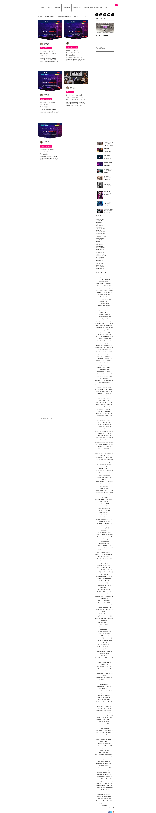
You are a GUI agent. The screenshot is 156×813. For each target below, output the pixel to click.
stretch (109, 785)
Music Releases (104, 514)
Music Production (104, 512)
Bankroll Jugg (100, 327)
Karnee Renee (99, 451)
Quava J (108, 591)
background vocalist (104, 695)
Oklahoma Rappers (104, 545)
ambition (101, 688)
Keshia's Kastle (104, 455)
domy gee (102, 721)
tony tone (107, 798)
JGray (100, 424)
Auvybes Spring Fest (101, 323)
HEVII (110, 402)
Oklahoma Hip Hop (104, 543)
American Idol (104, 307)
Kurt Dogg (108, 462)
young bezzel (107, 803)
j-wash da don (104, 728)
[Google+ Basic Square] (113, 812)
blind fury (107, 699)
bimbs (100, 699)
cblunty (108, 706)
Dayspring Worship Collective (104, 367)
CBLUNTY (99, 345)
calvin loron (107, 704)
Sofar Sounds (104, 629)
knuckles (100, 737)
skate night (100, 783)
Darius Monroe (107, 360)
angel (108, 688)
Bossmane (107, 338)
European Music (100, 380)
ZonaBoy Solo (101, 686)
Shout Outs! (70, 91)
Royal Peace (101, 616)
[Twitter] (104, 14)
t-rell (98, 787)
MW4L (110, 481)
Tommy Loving (104, 653)
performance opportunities (104, 772)
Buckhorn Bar (106, 341)
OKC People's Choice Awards (104, 536)
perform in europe (104, 770)
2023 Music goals (104, 281)
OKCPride (99, 539)
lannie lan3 (107, 737)
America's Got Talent (104, 305)
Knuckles (99, 459)
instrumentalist (104, 726)
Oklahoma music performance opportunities (104, 554)
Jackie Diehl (107, 424)
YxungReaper (108, 679)
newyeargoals (99, 763)
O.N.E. (110, 534)
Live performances (104, 475)
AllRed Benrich (104, 303)
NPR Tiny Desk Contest (104, 521)
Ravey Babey (109, 596)
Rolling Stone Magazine (104, 613)
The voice (101, 649)
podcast (109, 776)
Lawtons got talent (104, 468)
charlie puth (107, 708)
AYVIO (99, 292)
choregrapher (101, 712)
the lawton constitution (104, 792)
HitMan (107, 411)
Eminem (109, 376)
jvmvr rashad (109, 730)
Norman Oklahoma (101, 534)
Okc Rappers (108, 539)
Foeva (98, 391)
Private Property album (104, 589)
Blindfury (99, 336)
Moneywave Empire (104, 497)
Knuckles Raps (108, 459)
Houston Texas (107, 413)
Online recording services (104, 556)
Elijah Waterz (101, 376)
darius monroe (107, 717)
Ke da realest (109, 451)
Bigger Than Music (104, 332)
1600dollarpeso (104, 277)
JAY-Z (100, 422)
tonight (100, 798)
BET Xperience (100, 325)
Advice (107, 294)
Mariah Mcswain (104, 486)
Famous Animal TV (104, 382)
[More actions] (60, 44)
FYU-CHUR (109, 380)
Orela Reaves (104, 561)
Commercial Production (104, 354)
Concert (99, 356)
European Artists (104, 378)
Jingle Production (100, 431)
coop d (108, 712)
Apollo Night (104, 312)
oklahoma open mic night (104, 767)
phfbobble (100, 774)
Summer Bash (100, 638)
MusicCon (109, 517)
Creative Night (107, 356)
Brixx (99, 341)
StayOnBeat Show (104, 633)
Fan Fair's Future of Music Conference (104, 385)
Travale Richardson (101, 657)
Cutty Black (100, 358)
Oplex (109, 558)
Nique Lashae (104, 525)
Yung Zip (100, 679)
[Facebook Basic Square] (109, 812)
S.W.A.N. (108, 616)
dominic (109, 719)
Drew (109, 371)
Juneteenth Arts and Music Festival (104, 440)
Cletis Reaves (100, 352)
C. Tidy (107, 343)
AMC (111, 290)
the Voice (99, 789)
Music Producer (104, 510)
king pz (108, 734)
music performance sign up (104, 756)
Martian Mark (100, 490)
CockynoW (108, 352)
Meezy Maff (109, 490)
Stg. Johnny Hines (104, 635)
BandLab (109, 325)
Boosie (100, 338)
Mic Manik (109, 492)
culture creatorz (101, 715)
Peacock (99, 572)
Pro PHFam (101, 591)
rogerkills (99, 781)
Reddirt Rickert (100, 609)
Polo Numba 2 (104, 583)
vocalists (99, 803)
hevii (108, 721)
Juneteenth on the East (104, 446)
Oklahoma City (104, 541)
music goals (108, 748)
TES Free (100, 640)
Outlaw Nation (104, 563)
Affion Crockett (104, 296)
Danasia (99, 360)
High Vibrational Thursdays (104, 409)
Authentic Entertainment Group (104, 321)
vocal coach (109, 800)
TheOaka (108, 649)
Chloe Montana (108, 347)
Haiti (98, 404)
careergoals (101, 706)
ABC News (109, 288)
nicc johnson (109, 763)
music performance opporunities (104, 754)
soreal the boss (101, 785)
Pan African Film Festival (104, 567)
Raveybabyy (104, 598)
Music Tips (100, 517)
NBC (98, 519)
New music (108, 523)
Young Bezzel (100, 677)
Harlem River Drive (106, 404)
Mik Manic (100, 495)
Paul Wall (109, 569)
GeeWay (104, 396)
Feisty (110, 387)
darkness (99, 719)
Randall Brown (99, 596)
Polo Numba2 (102, 585)
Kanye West (107, 448)
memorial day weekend (104, 743)
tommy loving (108, 796)
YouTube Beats (104, 675)
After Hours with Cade (104, 299)
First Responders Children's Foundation (104, 389)
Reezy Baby (109, 609)
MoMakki (108, 495)
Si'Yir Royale (104, 624)
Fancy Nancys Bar (101, 387)
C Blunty (101, 343)
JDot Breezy (107, 422)
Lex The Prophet (100, 470)
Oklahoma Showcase (104, 550)
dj (104, 719)
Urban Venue (102, 662)
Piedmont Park (107, 578)
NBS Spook (104, 519)
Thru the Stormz (101, 651)
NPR (111, 519)
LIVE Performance (100, 464)
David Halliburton (104, 365)
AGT (106, 290)
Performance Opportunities (64, 16)
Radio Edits (106, 594)
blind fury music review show (104, 701)
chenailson (99, 710)
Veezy (109, 662)
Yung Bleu (108, 677)
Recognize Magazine (104, 600)
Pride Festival (104, 587)
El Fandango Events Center (104, 374)
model (109, 745)
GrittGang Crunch (101, 402)
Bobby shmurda (108, 336)
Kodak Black (100, 462)
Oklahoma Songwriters (104, 552)
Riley (104, 611)
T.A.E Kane (109, 638)
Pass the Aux (101, 569)
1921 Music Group (104, 279)
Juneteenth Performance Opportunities (104, 444)
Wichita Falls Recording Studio (104, 671)
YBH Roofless (100, 673)
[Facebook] (96, 14)
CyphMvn (108, 358)
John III (108, 433)
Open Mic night (101, 558)
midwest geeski (101, 745)
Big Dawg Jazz (104, 329)
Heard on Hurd (101, 407)
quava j (100, 778)
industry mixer (104, 723)
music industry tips (104, 752)
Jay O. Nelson (107, 426)
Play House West (104, 580)
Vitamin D (104, 664)
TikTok (109, 651)
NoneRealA (104, 530)
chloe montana (108, 710)
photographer (101, 776)
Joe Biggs (110, 431)
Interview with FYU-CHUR (104, 420)
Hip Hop (101, 411)
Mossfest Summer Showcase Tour (104, 499)
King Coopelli (109, 457)
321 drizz (100, 285)
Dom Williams (101, 371)
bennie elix (100, 697)
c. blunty (100, 704)
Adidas (100, 294)
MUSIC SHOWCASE (101, 481)
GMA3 (100, 393)
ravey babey (107, 778)
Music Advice (104, 503)
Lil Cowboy (109, 470)
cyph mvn (109, 715)
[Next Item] (111, 28)
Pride (109, 585)
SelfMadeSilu (104, 620)
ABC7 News (99, 290)
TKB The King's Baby (104, 644)
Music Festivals (104, 506)
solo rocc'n (108, 783)
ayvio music (104, 693)
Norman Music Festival (104, 532)
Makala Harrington (104, 484)
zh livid (104, 805)
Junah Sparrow (100, 437)
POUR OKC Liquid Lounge (104, 565)
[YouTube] (108, 14)
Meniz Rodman (100, 492)
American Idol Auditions (104, 310)
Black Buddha (100, 334)
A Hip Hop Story (100, 288)
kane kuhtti (100, 732)
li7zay (98, 739)
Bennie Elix (109, 327)
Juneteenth (109, 437)
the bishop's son (108, 789)
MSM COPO (104, 479)
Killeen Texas (100, 457)
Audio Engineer (104, 318)
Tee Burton (100, 646)
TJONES (104, 642)
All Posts (40, 16)
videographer (100, 800)
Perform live (104, 574)
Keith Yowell (99, 453)
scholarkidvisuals (108, 781)
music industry (104, 750)
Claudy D (101, 349)
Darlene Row (104, 363)
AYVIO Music (107, 292)
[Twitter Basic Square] (111, 812)
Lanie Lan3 (104, 466)
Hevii (109, 407)
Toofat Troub (104, 655)
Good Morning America (104, 398)
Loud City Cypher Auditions (104, 477)
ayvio (110, 690)
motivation (100, 748)
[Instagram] (100, 14)
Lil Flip (101, 473)
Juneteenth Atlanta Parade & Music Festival (104, 442)
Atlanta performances (104, 316)
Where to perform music (104, 668)
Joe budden (101, 433)
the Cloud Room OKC (107, 787)
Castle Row (99, 347)
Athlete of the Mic (104, 314)
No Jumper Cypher (104, 528)
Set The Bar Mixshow (104, 622)
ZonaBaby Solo (104, 684)
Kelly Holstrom (108, 453)
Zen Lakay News (104, 682)
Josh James (107, 435)
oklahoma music (104, 765)
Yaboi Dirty (109, 673)
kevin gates (101, 734)
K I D (100, 448)
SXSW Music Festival (107, 618)
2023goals (99, 283)
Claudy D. (107, 349)
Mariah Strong (104, 488)
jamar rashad (100, 730)
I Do (110, 415)
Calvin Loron (108, 345)
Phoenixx (99, 578)
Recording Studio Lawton (104, 605)
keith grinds (109, 732)
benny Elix (108, 697)
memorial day (104, 741)
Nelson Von (100, 523)
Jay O (99, 426)
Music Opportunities (104, 508)
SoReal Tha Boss (104, 627)
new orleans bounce (104, 761)
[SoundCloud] (112, 14)
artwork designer (102, 690)
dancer (99, 717)
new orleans (109, 759)
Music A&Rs (104, 501)
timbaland (99, 796)
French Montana (107, 391)
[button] (116, 4)
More (75, 16)
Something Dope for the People (104, 631)
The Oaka (108, 646)
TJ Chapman (108, 640)
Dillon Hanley (104, 369)
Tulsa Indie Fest (104, 660)
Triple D (110, 657)
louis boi (104, 739)
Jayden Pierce (104, 429)
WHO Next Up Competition (104, 666)
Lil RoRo (107, 473)
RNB (100, 594)
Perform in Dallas (107, 572)
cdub (100, 708)
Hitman (99, 413)
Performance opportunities (104, 576)
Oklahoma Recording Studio (104, 547)
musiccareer (100, 759)
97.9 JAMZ (107, 285)
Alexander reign (104, 301)
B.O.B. (110, 323)
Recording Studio (104, 602)
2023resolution (108, 283)
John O (100, 435)
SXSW (97, 618)
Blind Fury (109, 334)
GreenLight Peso (104, 400)
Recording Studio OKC (104, 607)
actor (109, 686)
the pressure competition (104, 794)
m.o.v (110, 739)
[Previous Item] (98, 28)
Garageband (107, 393)
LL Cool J (110, 464)
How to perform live (102, 415)
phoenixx (108, 774)
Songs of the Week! (49, 16)
